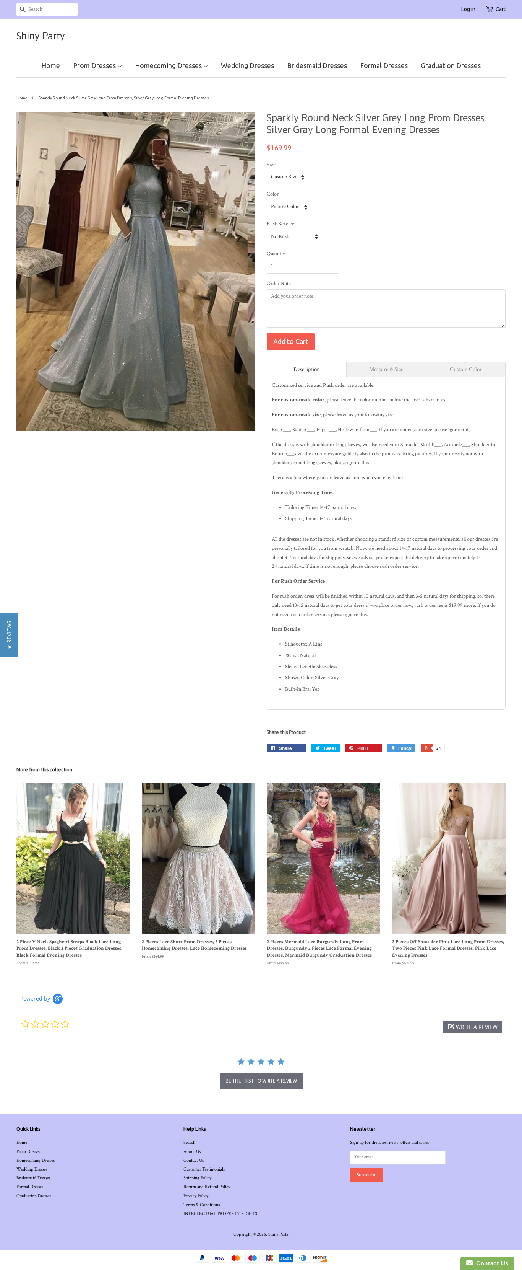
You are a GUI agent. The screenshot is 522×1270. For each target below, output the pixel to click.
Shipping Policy (197, 1178)
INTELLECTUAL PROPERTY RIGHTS (220, 1213)
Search (189, 1142)
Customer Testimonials (204, 1169)
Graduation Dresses (451, 65)
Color (273, 194)
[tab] (307, 369)
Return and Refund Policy (206, 1187)
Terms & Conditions (201, 1205)
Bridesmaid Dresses (317, 65)
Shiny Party (40, 36)
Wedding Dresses (247, 65)
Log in (468, 9)
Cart (501, 9)
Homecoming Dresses (169, 65)
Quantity (276, 253)
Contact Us (193, 1160)
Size (271, 164)
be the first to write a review (261, 1081)
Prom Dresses (95, 65)
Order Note (279, 283)
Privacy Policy (195, 1196)
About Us (192, 1151)
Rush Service (280, 223)
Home (50, 65)
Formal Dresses (384, 65)
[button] (472, 1027)
